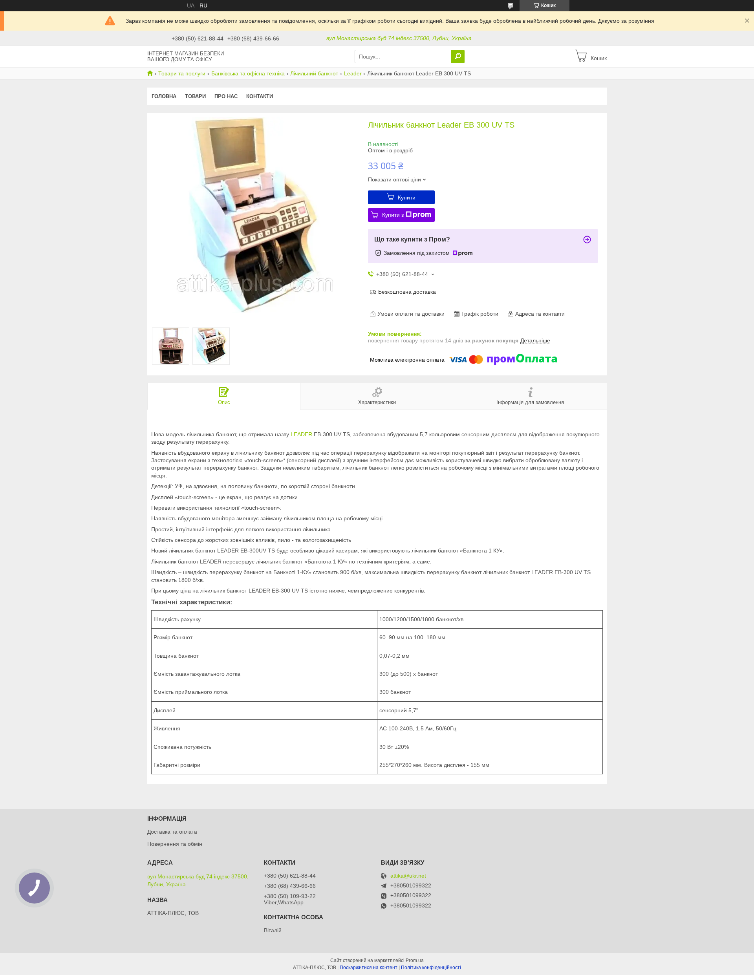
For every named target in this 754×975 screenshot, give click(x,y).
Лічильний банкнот (314, 73)
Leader (353, 73)
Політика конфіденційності (431, 967)
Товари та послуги (181, 73)
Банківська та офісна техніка (248, 73)
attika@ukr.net (408, 876)
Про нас (226, 96)
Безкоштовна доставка (407, 292)
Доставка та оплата (172, 832)
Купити (406, 197)
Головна (164, 96)
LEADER (301, 434)
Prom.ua (415, 960)
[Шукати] (458, 56)
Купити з (393, 215)
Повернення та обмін (174, 844)
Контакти (259, 96)
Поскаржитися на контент (368, 967)
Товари (195, 96)
